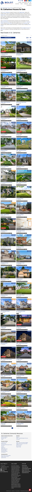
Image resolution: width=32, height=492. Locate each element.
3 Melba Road (3, 327)
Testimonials (29, 5)
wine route (9, 23)
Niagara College (18, 446)
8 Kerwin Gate (19, 134)
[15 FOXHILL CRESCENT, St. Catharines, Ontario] (8, 401)
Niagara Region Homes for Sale (7, 7)
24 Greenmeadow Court (21, 70)
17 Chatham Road (19, 198)
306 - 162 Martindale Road (6, 246)
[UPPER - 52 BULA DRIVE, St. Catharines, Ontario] (8, 208)
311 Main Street (19, 359)
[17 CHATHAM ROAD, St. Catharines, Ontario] (23, 192)
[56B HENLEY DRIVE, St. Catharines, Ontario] (23, 47)
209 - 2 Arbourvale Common (21, 343)
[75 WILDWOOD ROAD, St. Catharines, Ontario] (23, 240)
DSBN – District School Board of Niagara (22, 442)
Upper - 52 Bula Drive (5, 214)
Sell (30, 2)
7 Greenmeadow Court (5, 118)
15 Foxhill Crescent (4, 407)
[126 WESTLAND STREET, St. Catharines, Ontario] (23, 369)
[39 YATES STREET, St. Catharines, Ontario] (8, 192)
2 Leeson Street (19, 279)
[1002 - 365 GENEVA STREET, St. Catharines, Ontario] (23, 176)
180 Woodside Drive (4, 70)
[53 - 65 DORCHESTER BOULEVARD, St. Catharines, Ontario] (8, 176)
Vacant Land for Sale (25, 467)
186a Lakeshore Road (5, 279)
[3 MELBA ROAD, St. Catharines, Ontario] (8, 320)
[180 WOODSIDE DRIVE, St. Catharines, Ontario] (8, 63)
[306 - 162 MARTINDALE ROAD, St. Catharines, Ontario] (8, 240)
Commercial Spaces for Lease (26, 468)
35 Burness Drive (4, 150)
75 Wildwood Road (20, 246)
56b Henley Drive (19, 54)
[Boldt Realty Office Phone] (20, 0)
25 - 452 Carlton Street (5, 391)
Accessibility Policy (5, 471)
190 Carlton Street (19, 214)
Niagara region (21, 12)
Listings (19, 2)
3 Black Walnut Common (5, 102)
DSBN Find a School (19, 444)
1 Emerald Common (4, 263)
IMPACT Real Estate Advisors (26, 471)
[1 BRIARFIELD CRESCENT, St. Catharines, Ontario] (23, 160)
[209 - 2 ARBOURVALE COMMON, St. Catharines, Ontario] (23, 336)
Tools (21, 3)
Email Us (3, 470)
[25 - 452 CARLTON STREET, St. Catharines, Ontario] (8, 385)
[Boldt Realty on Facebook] (26, 0)
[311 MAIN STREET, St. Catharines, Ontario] (23, 353)
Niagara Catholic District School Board (21, 443)
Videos (30, 3)
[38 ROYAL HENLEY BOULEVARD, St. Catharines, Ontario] (23, 111)
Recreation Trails (3, 438)
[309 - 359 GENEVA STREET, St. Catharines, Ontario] (23, 144)
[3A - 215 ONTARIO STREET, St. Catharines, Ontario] (23, 304)
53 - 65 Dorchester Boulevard (6, 182)
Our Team (17, 3)
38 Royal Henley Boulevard (21, 118)
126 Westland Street (20, 375)
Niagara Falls (3, 14)
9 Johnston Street (4, 54)
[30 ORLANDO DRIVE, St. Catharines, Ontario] (8, 224)
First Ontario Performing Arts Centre (6, 444)
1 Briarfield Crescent (20, 166)
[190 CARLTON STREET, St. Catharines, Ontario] (23, 208)
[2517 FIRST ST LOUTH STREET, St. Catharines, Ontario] (23, 95)
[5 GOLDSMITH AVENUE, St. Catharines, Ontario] (23, 401)
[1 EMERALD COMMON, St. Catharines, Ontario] (8, 256)
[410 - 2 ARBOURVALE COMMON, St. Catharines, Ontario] (8, 353)
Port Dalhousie (4, 20)
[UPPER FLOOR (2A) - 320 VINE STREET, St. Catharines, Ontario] (23, 385)
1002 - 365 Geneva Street (21, 182)
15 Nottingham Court (20, 263)
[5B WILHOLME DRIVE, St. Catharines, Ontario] (23, 417)
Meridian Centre (3, 443)
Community (26, 3)
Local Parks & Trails (4, 442)
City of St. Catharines (6, 12)
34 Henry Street (19, 86)
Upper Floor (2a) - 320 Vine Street (23, 391)
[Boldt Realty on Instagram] (27, 0)
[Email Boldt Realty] (22, 0)
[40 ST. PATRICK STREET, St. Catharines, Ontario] (8, 160)
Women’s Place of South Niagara (6, 455)
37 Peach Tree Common (21, 327)
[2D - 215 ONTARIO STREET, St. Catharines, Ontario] (8, 304)
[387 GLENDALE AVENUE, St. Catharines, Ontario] (23, 224)
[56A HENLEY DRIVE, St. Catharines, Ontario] (8, 336)
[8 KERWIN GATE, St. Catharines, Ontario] (23, 128)
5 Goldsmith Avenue (20, 407)
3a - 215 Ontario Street (20, 311)
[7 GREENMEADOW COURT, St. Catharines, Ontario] (8, 111)
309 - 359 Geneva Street (21, 150)
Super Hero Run (3, 457)
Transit (2, 439)
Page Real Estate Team (25, 472)
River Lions (2, 445)
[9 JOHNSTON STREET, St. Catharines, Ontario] (8, 47)
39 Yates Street (4, 198)
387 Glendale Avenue (20, 230)
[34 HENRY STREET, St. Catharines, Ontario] (23, 79)
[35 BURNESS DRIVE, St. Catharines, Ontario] (8, 144)
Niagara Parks (3, 447)
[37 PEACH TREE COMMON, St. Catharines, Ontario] (23, 320)
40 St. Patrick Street (4, 166)
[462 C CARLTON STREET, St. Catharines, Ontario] (23, 288)
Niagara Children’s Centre (5, 456)
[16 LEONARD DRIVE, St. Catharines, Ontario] (8, 128)
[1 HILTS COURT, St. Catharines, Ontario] (8, 417)
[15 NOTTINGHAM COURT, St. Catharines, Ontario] (23, 256)
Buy (28, 2)
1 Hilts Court (3, 423)
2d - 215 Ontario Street (5, 311)
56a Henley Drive (4, 343)
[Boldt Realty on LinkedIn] (29, 0)
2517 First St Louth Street (21, 102)
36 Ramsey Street (4, 295)
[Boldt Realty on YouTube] (24, 0)
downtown (25, 23)
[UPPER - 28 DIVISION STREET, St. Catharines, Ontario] (8, 369)
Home (1, 7)
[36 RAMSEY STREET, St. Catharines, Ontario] (8, 288)
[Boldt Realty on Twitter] (30, 0)
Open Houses (24, 2)
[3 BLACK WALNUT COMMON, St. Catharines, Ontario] (8, 95)
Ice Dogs (2, 446)
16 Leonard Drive (4, 134)
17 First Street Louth (4, 86)
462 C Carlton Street (20, 295)
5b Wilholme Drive (19, 423)
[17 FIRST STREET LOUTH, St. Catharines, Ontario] (8, 79)
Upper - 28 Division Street (6, 375)
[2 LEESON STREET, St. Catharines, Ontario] (23, 272)
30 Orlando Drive (4, 230)
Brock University (18, 445)
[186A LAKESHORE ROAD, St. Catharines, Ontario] (8, 272)
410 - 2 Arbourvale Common (6, 359)
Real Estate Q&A (24, 465)
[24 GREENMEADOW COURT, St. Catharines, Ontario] (23, 63)
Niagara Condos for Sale (25, 469)
